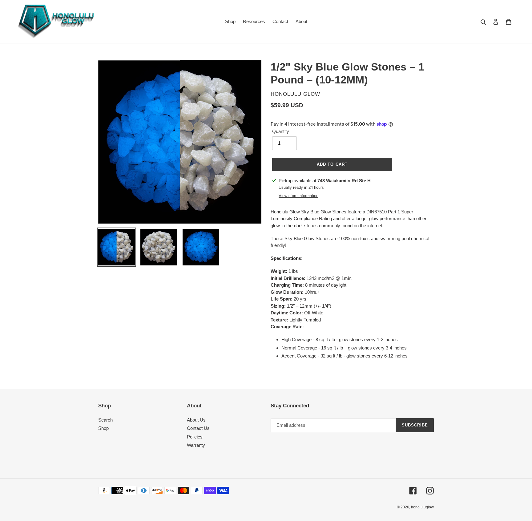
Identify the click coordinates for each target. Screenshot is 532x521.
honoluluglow (422, 507)
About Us (196, 419)
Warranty (196, 445)
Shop (103, 428)
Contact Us (198, 428)
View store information (298, 195)
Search (105, 419)
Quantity (280, 131)
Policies (195, 436)
